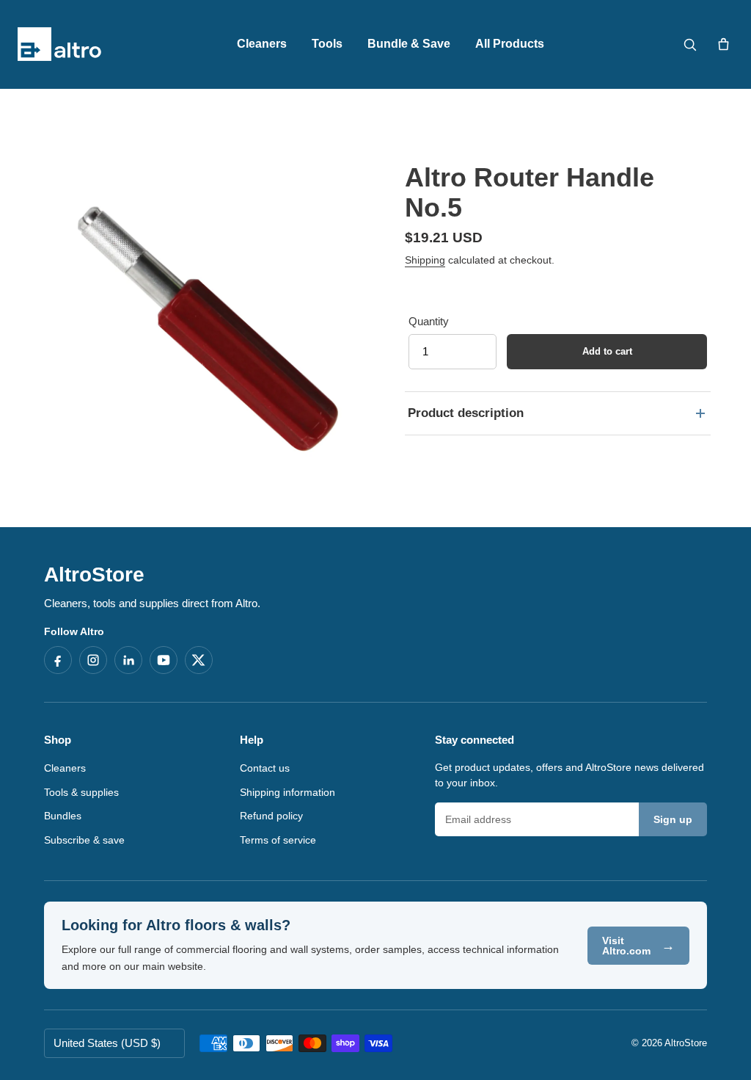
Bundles (62, 816)
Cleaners (262, 43)
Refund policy (271, 816)
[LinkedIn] (128, 660)
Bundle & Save (408, 43)
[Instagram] (93, 660)
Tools (327, 43)
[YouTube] (163, 660)
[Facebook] (58, 660)
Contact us (265, 768)
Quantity (429, 321)
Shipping (425, 260)
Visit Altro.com (638, 946)
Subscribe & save (84, 840)
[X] (199, 660)
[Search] (689, 44)
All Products (509, 43)
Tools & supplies (81, 792)
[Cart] (723, 44)
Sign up (672, 819)
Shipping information (287, 792)
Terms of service (278, 840)
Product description (466, 413)
